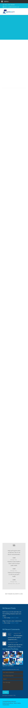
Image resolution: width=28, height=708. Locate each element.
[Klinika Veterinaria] (7, 11)
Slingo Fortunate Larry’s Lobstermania (12, 621)
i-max (18, 703)
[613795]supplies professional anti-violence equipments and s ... (15, 637)
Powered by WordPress (7, 703)
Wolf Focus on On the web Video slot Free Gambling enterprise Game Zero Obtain (11, 613)
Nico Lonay (7, 617)
